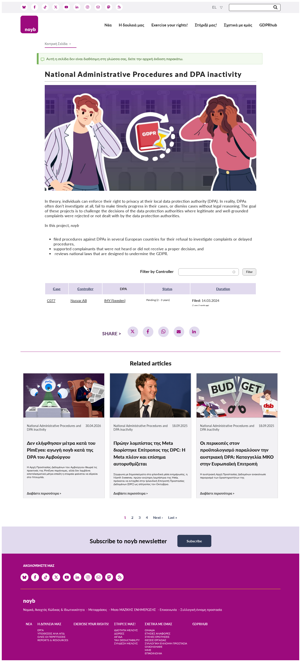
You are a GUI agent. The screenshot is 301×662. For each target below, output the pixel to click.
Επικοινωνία (168, 610)
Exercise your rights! (169, 24)
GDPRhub (268, 24)
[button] (133, 331)
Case (57, 289)
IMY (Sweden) (114, 300)
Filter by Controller (157, 271)
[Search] (275, 7)
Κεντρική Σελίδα (56, 44)
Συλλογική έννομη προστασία (201, 610)
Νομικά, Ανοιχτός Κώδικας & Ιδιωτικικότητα (54, 610)
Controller (85, 289)
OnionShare (153, 646)
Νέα (108, 24)
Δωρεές (119, 633)
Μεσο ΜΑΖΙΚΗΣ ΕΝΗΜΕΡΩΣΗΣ (133, 610)
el (214, 7)
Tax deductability (126, 640)
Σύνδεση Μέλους (126, 643)
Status (167, 289)
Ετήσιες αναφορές (157, 633)
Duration (223, 289)
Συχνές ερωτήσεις (157, 636)
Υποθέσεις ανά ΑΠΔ (51, 633)
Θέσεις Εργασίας (155, 640)
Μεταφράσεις (98, 610)
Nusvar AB (79, 300)
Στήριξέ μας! (206, 24)
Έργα (40, 630)
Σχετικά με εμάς (238, 24)
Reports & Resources (52, 640)
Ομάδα (150, 630)
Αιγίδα (118, 636)
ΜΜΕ (148, 650)
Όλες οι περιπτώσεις (51, 636)
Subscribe (194, 541)
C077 (51, 300)
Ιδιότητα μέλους (126, 630)
